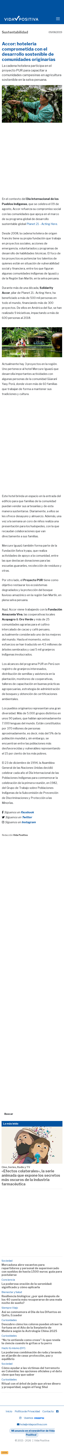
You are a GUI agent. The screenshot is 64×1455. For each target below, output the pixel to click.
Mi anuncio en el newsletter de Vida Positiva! (33, 1432)
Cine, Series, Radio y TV (16, 1167)
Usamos (29, 1417)
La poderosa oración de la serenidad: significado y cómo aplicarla (27, 1285)
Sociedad (7, 1260)
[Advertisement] (32, 155)
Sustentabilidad (15, 32)
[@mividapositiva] (20, 1417)
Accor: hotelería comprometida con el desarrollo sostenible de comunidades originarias (28, 51)
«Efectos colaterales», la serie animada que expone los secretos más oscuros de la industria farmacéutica (31, 1177)
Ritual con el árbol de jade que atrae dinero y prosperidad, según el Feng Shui (31, 1385)
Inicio (9, 1411)
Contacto (48, 1411)
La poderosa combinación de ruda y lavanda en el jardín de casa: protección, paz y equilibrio (32, 1356)
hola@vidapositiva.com (33, 1424)
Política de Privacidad (27, 1411)
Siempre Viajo (10, 1307)
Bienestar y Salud (12, 1292)
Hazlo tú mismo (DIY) (13, 1348)
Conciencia (8, 1279)
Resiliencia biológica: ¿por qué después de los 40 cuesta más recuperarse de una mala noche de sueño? (32, 1299)
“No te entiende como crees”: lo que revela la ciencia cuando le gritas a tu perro (31, 1341)
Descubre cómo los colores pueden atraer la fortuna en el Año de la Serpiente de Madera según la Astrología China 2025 (32, 1327)
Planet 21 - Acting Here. (42, 224)
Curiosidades (9, 1320)
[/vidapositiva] (57, 1411)
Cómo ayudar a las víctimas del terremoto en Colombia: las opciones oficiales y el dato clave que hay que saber (32, 1371)
